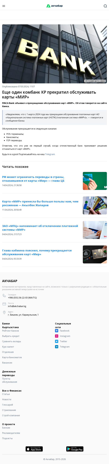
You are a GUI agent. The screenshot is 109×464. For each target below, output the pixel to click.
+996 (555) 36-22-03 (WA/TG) (22, 297)
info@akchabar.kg (17, 306)
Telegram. (50, 154)
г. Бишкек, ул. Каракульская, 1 (23, 314)
